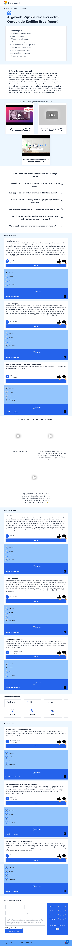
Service (51, 911)
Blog (5, 943)
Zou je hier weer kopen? (57, 925)
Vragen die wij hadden (20, 39)
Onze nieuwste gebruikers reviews (25, 42)
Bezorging (52, 919)
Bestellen (51, 907)
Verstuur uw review (14, 931)
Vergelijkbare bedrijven (20, 50)
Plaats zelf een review (20, 56)
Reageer (35, 265)
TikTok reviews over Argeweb (23, 45)
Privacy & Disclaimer (27, 943)
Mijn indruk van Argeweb (21, 33)
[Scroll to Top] (67, 941)
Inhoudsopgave (15, 31)
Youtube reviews (17, 36)
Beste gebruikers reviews (21, 53)
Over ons (14, 943)
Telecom (15, 8)
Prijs (50, 915)
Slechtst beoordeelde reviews (23, 47)
